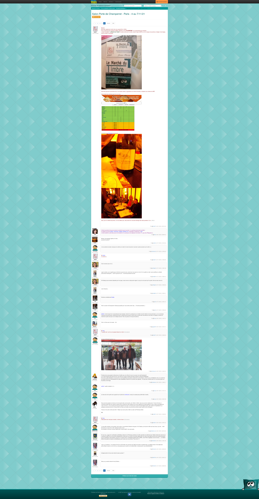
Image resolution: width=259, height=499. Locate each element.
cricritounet (153, 251)
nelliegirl (154, 268)
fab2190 (154, 457)
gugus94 (154, 326)
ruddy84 (154, 276)
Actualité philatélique (120, 8)
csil (155, 301)
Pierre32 (154, 449)
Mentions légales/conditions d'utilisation (155, 493)
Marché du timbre (96, 8)
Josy (155, 318)
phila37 (154, 226)
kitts (155, 234)
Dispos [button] (100, 1)
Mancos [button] (105, 1)
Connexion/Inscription (162, 1)
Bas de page (97, 17)
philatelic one (153, 431)
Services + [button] (111, 1)
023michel (154, 440)
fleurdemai (154, 382)
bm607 (154, 414)
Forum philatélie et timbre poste (108, 8)
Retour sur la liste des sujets (130, 475)
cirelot (154, 243)
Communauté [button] (118, 1)
